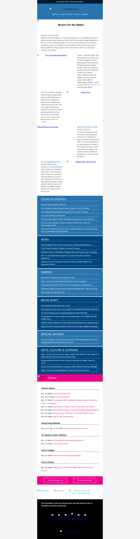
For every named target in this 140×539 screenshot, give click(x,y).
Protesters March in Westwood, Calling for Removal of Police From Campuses (69, 252)
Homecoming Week (63, 397)
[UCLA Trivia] (59, 491)
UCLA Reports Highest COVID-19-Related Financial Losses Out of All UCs (67, 219)
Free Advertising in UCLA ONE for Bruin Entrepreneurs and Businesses (66, 285)
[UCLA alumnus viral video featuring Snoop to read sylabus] (80, 493)
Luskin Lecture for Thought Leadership (67, 455)
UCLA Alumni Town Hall (61, 394)
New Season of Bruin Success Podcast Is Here (58, 277)
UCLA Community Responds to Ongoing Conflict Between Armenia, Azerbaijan (69, 366)
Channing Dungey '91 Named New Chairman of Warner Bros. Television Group (69, 289)
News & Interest (67, 14)
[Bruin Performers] (55, 127)
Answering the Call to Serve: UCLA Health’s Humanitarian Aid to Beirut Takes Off (69, 309)
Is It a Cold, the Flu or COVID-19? (53, 215)
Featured (85, 14)
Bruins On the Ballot (50, 35)
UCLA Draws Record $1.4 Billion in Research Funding (60, 248)
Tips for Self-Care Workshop (63, 416)
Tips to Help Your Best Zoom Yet (52, 292)
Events (77, 14)
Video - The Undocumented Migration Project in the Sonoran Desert (65, 370)
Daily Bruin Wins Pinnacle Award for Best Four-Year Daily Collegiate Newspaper (69, 326)
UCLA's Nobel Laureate (51, 92)
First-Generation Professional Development (67, 440)
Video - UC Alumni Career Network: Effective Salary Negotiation (64, 281)
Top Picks (55, 14)
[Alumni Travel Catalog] (85, 162)
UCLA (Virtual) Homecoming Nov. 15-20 (55, 306)
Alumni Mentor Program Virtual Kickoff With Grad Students (74, 407)
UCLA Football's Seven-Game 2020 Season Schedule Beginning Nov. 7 (66, 245)
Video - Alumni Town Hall (88, 55)
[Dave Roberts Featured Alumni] (43, 491)
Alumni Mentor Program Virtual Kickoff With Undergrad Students (76, 410)
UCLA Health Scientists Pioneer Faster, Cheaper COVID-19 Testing (65, 208)
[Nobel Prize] (85, 92)
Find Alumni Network (84, 480)
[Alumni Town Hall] (55, 55)
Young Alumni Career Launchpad (76, 428)
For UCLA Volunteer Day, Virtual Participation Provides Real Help (64, 313)
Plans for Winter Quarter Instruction (53, 204)
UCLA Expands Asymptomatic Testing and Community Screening (64, 212)
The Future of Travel (60, 444)
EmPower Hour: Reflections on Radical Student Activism (73, 413)
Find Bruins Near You (55, 480)
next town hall (94, 85)
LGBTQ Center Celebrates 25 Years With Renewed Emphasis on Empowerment (69, 323)
